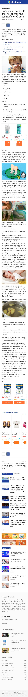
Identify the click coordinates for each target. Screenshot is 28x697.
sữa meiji (8, 601)
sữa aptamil (14, 600)
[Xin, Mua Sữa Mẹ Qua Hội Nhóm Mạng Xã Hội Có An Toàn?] (5, 515)
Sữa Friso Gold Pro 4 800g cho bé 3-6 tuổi (18, 395)
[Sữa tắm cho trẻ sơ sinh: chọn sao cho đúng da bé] (5, 479)
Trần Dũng (5, 19)
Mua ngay (7, 144)
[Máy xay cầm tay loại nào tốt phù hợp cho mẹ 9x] (5, 635)
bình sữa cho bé (10, 605)
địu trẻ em (14, 603)
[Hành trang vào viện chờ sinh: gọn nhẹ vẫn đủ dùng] (5, 561)
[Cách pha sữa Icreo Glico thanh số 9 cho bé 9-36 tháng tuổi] (4, 643)
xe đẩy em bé (6, 600)
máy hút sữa (6, 603)
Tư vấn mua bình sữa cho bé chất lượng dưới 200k (20, 465)
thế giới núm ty (8, 610)
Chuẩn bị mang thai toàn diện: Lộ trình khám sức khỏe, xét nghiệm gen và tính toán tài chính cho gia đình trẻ (17, 489)
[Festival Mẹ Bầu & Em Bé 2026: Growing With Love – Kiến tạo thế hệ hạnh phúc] (5, 569)
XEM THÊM (17, 474)
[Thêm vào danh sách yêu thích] (11, 140)
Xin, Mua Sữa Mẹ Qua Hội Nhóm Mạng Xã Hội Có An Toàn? (17, 515)
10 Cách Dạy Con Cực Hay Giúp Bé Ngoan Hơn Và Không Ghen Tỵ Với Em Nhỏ (8, 466)
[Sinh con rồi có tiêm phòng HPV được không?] (5, 578)
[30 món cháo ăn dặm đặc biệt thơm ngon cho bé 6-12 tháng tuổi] (5, 650)
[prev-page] (3, 530)
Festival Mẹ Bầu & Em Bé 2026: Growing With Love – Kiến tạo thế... (18, 568)
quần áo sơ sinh (11, 608)
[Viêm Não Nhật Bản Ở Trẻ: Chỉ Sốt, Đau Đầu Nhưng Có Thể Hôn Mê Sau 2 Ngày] (5, 498)
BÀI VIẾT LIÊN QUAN (7, 474)
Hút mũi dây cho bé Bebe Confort (18, 135)
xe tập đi (16, 610)
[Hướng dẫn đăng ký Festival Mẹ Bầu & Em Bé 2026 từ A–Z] (5, 554)
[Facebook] (8, 25)
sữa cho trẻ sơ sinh (17, 601)
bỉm (3, 601)
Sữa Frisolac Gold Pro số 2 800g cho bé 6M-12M (7, 396)
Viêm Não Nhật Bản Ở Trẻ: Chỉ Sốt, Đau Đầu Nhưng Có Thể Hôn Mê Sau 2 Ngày (18, 498)
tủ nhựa (21, 600)
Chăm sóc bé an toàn (12, 5)
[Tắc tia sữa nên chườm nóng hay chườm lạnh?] (5, 585)
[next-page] (5, 530)
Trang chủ (4, 5)
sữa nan (6, 611)
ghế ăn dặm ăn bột (13, 606)
